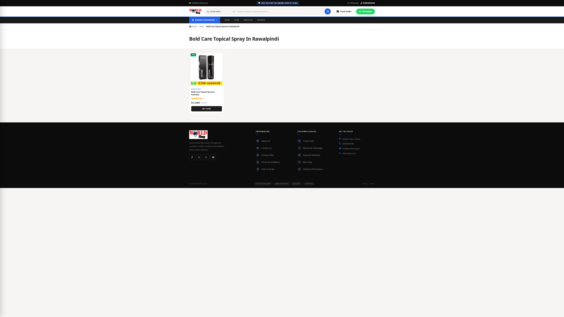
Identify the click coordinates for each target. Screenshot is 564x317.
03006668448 (369, 3)
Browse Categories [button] (205, 20)
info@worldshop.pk (200, 3)
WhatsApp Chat (349, 153)
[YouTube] (213, 157)
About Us (248, 20)
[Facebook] (192, 157)
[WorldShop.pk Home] (195, 11)
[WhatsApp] (206, 157)
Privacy (365, 184)
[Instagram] (199, 157)
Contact (261, 20)
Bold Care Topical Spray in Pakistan (203, 93)
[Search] (328, 11)
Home (227, 20)
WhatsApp (354, 3)
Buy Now (206, 109)
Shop (236, 20)
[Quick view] (220, 55)
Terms (372, 184)
